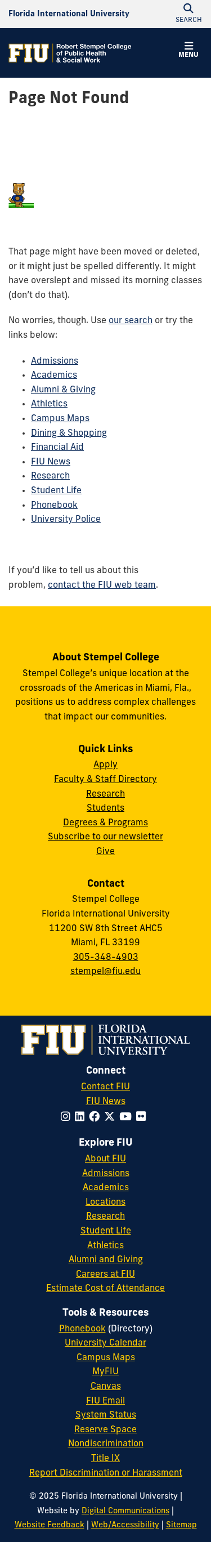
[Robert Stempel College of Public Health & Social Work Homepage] (70, 53)
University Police (66, 519)
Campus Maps (60, 418)
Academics (54, 375)
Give (105, 851)
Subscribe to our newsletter (105, 837)
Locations (105, 1202)
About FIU (105, 1159)
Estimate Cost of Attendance (105, 1288)
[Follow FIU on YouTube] (127, 1117)
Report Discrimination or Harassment (105, 1473)
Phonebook (54, 505)
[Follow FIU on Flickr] (143, 1117)
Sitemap (181, 1525)
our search (130, 320)
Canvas (106, 1386)
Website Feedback (49, 1525)
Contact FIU (105, 1087)
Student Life (56, 490)
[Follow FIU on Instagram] (68, 1117)
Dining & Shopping (69, 433)
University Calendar (105, 1343)
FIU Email (105, 1401)
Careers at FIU (105, 1274)
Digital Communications (125, 1511)
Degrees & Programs (105, 823)
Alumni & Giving (63, 390)
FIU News (50, 462)
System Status (105, 1415)
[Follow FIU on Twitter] (111, 1117)
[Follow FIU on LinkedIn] (82, 1117)
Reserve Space (105, 1429)
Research (50, 476)
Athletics (49, 404)
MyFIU (105, 1371)
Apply (105, 765)
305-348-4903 (105, 957)
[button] (188, 52)
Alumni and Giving (106, 1259)
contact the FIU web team (102, 585)
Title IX (105, 1458)
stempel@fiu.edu (105, 971)
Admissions (54, 361)
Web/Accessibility (125, 1525)
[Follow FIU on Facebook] (96, 1117)
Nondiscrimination (105, 1444)
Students (105, 808)
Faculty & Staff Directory (105, 779)
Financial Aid (57, 447)
